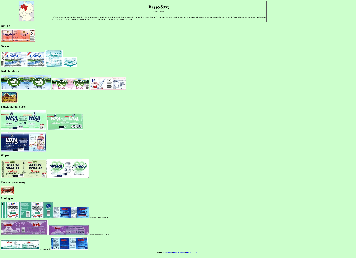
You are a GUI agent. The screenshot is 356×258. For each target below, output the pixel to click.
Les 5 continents (192, 252)
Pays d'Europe (179, 252)
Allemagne (167, 252)
